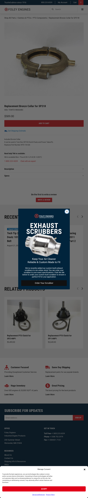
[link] (44, 239)
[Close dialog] (67, 212)
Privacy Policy (50, 494)
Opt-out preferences (38, 494)
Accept (44, 489)
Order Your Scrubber (44, 283)
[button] (84, 469)
